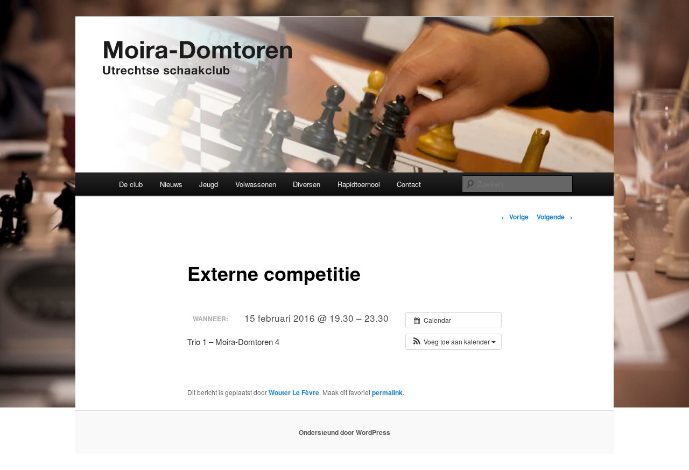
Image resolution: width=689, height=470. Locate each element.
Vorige (515, 217)
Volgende (555, 217)
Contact (409, 184)
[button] (453, 341)
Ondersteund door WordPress (344, 432)
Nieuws (171, 184)
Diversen (306, 184)
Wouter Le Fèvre (294, 392)
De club (131, 184)
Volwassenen (255, 184)
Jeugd (208, 184)
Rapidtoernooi (359, 184)
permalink (387, 392)
